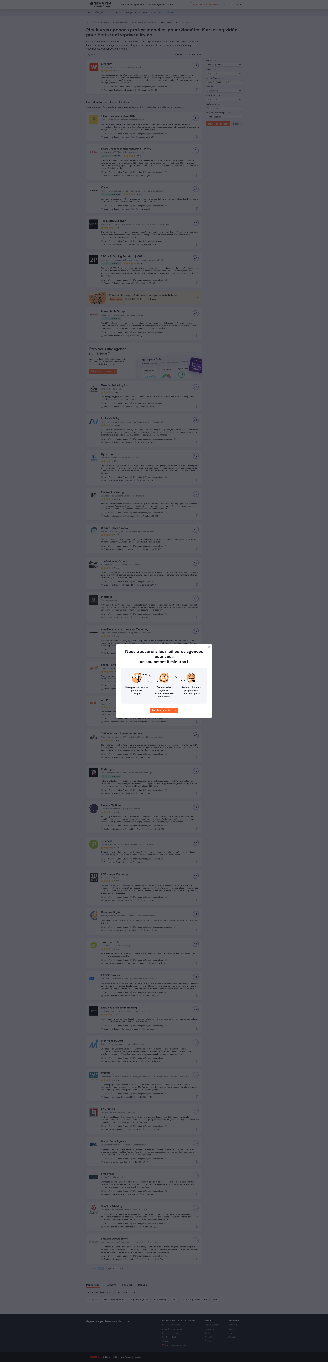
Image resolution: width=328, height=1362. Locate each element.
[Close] (209, 647)
